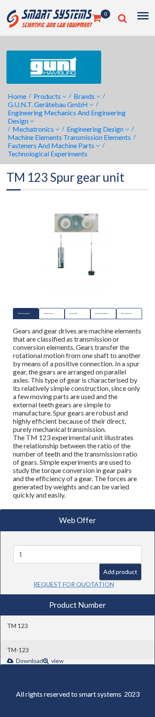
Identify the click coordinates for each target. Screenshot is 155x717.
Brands (84, 96)
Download (29, 660)
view (57, 660)
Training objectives (126, 313)
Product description (24, 313)
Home (17, 96)
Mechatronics (33, 129)
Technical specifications (101, 313)
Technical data (73, 313)
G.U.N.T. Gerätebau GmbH (48, 104)
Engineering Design (95, 129)
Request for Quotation (74, 584)
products (47, 96)
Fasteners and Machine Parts (51, 145)
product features (48, 313)
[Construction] (49, 17)
